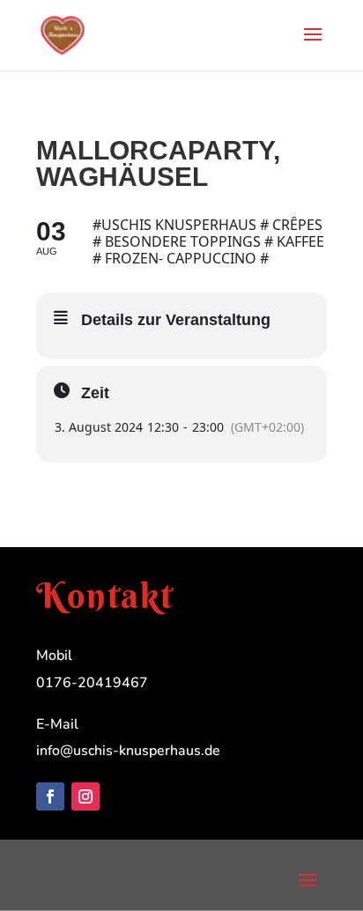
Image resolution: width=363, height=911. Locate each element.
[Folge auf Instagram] (85, 796)
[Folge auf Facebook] (50, 796)
